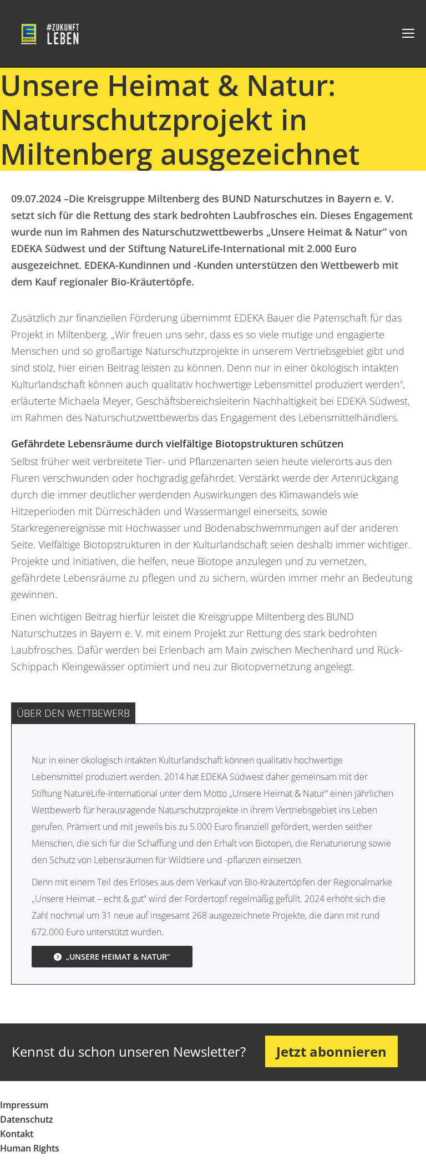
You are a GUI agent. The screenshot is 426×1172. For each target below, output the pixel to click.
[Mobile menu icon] (408, 33)
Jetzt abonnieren (331, 1051)
